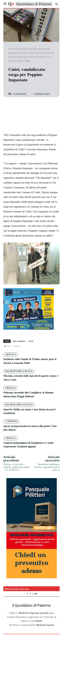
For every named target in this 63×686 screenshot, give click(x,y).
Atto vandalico (19, 341)
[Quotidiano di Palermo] (30, 4)
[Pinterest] (35, 106)
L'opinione (11, 421)
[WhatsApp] (43, 106)
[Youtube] (35, 593)
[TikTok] (30, 593)
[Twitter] (27, 106)
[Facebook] (20, 106)
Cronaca (10, 354)
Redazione (20, 94)
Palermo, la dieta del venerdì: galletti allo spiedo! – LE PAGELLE (16, 467)
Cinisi (31, 341)
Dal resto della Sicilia (19, 371)
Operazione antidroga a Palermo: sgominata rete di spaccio (47, 467)
